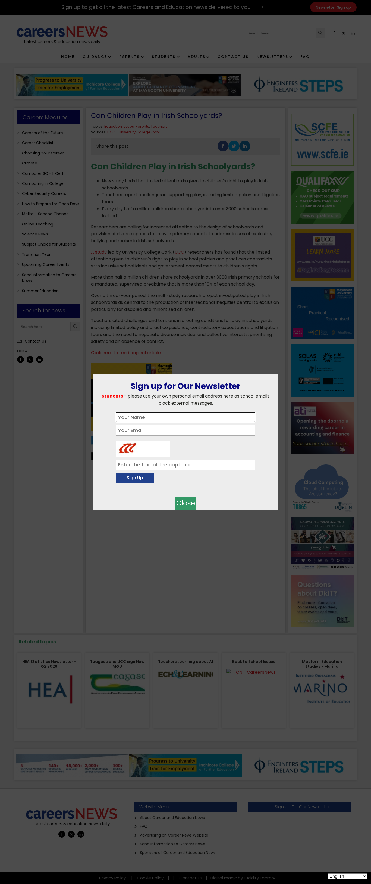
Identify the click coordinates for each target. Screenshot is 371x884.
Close (185, 503)
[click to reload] (143, 447)
